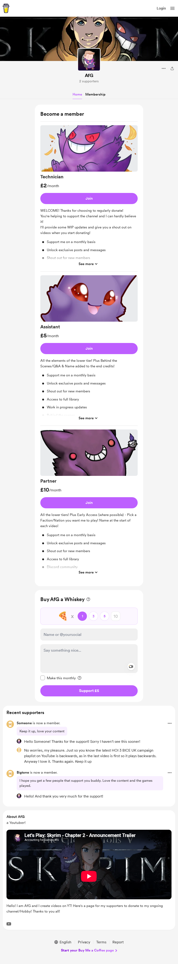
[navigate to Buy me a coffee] (6, 8)
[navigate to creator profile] (89, 59)
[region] (89, 345)
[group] (89, 198)
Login (161, 8)
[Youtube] (8, 924)
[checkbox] (58, 678)
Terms (101, 942)
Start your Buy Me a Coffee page (87, 950)
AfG (89, 75)
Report (118, 942)
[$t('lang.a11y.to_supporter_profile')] (19, 741)
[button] (172, 8)
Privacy (84, 942)
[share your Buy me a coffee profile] (172, 68)
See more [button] (86, 264)
